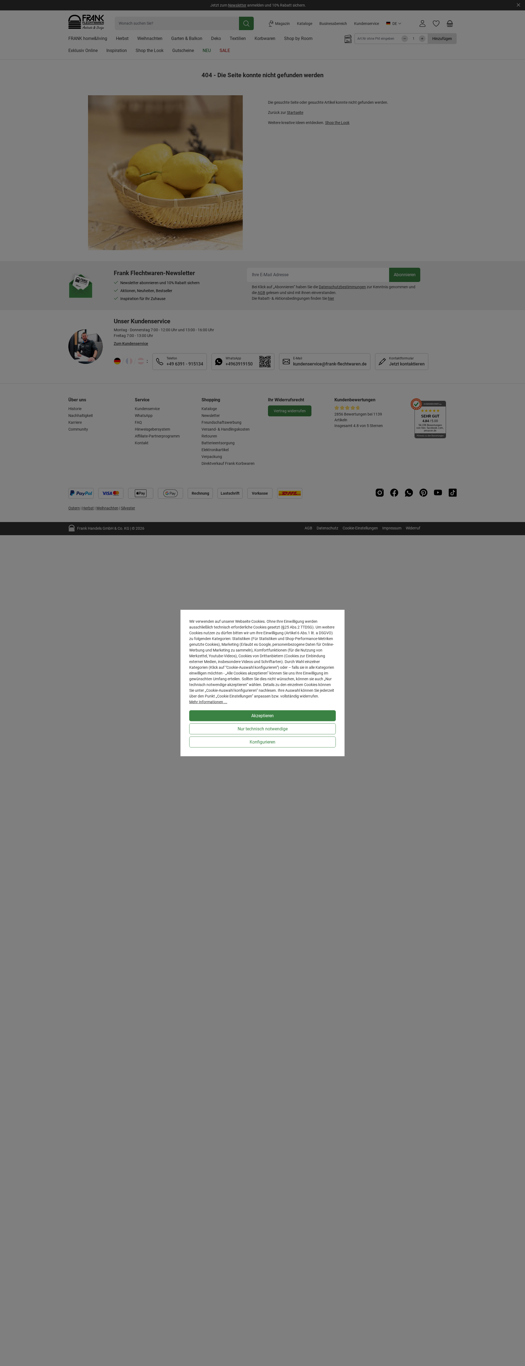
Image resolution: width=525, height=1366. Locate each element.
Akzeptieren (262, 715)
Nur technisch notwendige (263, 728)
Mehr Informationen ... (208, 702)
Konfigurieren (262, 742)
